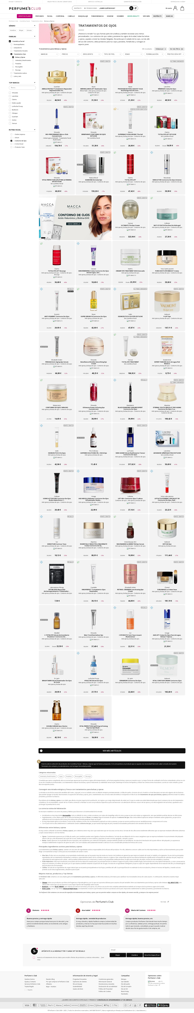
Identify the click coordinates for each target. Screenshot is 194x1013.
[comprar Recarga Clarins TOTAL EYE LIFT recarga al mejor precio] (56, 257)
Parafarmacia (97, 16)
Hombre (120, 16)
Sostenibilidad (77, 986)
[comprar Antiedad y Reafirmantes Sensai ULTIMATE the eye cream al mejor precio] (130, 212)
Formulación (152, 54)
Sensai (14, 123)
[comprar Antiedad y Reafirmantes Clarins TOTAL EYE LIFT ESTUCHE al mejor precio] (167, 121)
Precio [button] (65, 54)
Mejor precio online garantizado (59, 1)
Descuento (88, 54)
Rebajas (123, 979)
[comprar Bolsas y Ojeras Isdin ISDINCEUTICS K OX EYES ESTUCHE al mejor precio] (130, 303)
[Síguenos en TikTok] (130, 1005)
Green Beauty (133, 16)
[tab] (49, 54)
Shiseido (15, 93)
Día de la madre (126, 986)
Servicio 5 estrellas (95, 1)
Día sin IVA (124, 989)
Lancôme (15, 96)
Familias (12, 36)
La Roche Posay (17, 106)
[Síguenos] (140, 1005)
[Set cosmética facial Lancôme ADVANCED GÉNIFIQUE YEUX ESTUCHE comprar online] (167, 460)
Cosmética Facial (25, 21)
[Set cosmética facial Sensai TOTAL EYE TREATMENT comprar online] (130, 369)
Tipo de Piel (109, 54)
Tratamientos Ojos (37, 21)
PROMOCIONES (91, 8)
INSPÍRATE (78, 8)
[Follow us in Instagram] (125, 1005)
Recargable (78, 776)
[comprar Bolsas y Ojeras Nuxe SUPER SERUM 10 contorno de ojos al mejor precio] (93, 303)
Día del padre (125, 984)
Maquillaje (83, 16)
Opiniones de (97, 901)
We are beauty (77, 984)
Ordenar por (160, 49)
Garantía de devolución (132, 1)
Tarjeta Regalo (29, 986)
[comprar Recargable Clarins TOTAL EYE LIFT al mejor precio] (130, 166)
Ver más (163, 902)
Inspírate (157, 16)
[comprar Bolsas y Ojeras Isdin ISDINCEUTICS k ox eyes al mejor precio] (56, 439)
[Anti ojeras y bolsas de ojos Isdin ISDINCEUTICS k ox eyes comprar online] (57, 460)
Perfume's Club (13, 21)
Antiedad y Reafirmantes (48, 776)
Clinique (15, 113)
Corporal (60, 16)
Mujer (21, 30)
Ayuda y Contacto (15, 1)
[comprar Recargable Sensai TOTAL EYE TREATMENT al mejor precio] (130, 348)
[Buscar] (131, 8)
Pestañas (69, 776)
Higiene (110, 16)
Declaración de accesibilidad (108, 986)
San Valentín (125, 982)
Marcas (169, 16)
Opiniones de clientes (80, 982)
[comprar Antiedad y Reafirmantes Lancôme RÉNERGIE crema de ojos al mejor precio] (167, 75)
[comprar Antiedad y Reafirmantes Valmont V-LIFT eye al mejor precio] (167, 303)
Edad (127, 54)
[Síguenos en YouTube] (135, 1005)
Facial (49, 16)
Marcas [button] (44, 54)
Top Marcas (14, 83)
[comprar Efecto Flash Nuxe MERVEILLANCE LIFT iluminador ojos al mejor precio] (93, 75)
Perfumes (39, 16)
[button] (41, 237)
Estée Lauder (16, 103)
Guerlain (15, 117)
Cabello (71, 16)
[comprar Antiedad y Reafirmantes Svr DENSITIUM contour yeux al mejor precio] (56, 530)
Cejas (61, 776)
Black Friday (125, 991)
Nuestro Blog (50, 979)
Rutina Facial (15, 130)
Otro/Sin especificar (152, 955)
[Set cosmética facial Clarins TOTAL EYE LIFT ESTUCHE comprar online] (167, 141)
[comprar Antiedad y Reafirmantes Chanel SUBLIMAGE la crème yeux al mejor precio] (167, 576)
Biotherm (15, 110)
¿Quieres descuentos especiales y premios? (97, 1000)
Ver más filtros (175, 49)
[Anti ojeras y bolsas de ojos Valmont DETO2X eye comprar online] (167, 551)
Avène (14, 120)
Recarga (88, 776)
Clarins (14, 100)
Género (12, 26)
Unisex (29, 30)
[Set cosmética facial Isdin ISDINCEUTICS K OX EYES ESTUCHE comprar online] (130, 323)
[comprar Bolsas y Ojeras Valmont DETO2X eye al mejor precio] (167, 530)
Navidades (124, 994)
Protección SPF (174, 54)
